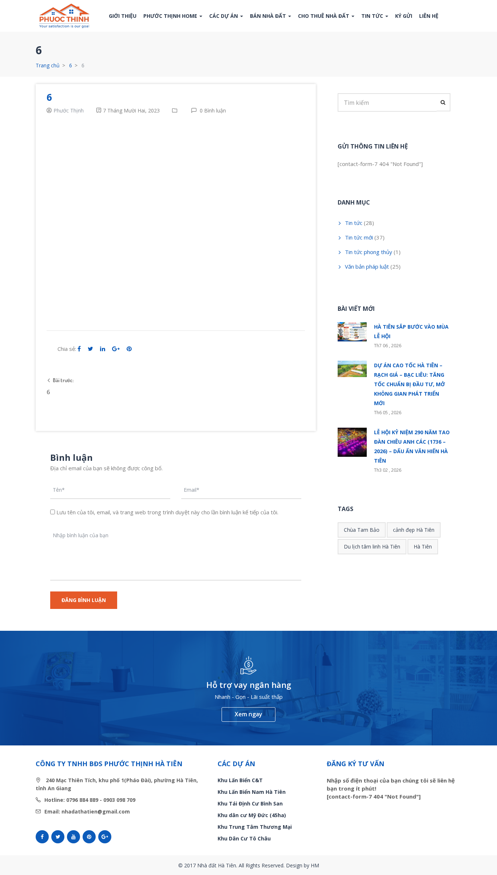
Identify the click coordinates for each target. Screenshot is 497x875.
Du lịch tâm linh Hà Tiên (372, 546)
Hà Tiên (423, 546)
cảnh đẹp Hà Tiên (413, 529)
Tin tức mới (359, 237)
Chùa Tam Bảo (361, 529)
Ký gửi (403, 15)
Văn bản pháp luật (367, 266)
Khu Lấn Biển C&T (240, 780)
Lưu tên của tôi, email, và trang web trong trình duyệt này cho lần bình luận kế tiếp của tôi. (167, 512)
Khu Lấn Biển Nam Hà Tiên (252, 791)
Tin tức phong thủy (368, 252)
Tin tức (373, 15)
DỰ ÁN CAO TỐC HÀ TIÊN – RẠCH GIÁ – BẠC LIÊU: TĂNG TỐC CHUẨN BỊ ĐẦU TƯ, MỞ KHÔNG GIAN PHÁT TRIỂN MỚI (409, 384)
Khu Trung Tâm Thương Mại (255, 826)
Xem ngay (248, 714)
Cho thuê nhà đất (324, 15)
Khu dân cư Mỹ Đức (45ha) (252, 815)
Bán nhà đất (268, 15)
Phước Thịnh (68, 110)
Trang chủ (48, 65)
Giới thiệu (122, 15)
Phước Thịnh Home (171, 15)
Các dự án (224, 15)
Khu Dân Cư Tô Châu (244, 838)
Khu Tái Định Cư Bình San (250, 803)
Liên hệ (428, 15)
